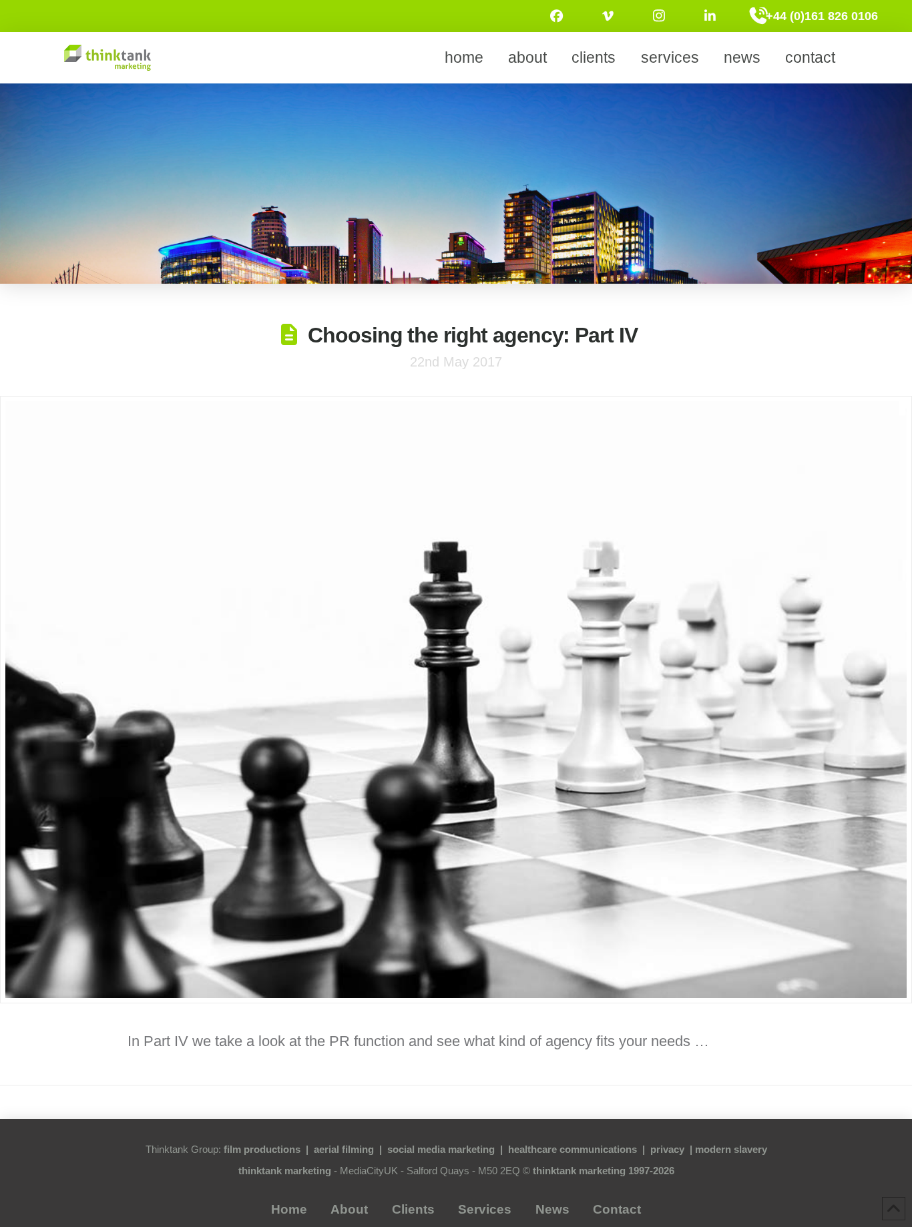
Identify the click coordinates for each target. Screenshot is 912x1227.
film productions (262, 1149)
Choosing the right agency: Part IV (472, 335)
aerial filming (344, 1149)
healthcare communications (572, 1149)
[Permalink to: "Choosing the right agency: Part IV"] (456, 699)
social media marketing (441, 1149)
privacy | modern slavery (708, 1149)
